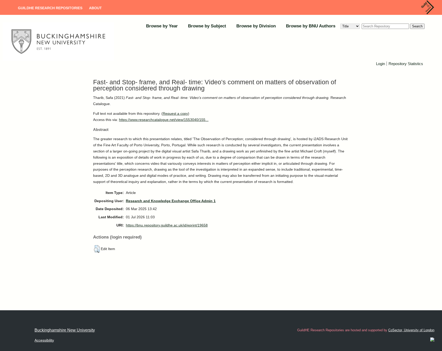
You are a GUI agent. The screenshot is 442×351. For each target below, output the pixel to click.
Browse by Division (256, 26)
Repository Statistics (406, 63)
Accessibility (44, 340)
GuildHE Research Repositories (50, 8)
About (95, 8)
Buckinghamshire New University (65, 330)
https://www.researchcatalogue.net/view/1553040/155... (163, 120)
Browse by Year (162, 26)
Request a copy (175, 113)
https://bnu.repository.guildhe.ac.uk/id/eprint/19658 (167, 225)
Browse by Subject (207, 26)
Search (417, 26)
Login (380, 63)
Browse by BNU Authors (310, 26)
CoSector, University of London (411, 330)
